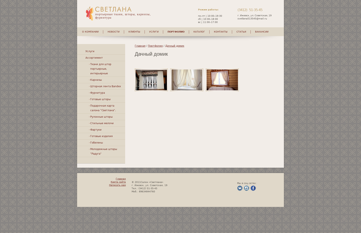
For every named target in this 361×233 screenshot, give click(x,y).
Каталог (199, 31)
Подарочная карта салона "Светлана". (103, 108)
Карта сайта (118, 182)
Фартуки (96, 129)
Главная (140, 45)
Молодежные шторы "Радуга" (103, 151)
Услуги (154, 31)
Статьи (241, 31)
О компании (90, 31)
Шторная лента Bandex (105, 86)
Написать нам (117, 185)
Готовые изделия (101, 136)
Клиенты (134, 31)
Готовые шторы (100, 99)
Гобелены (96, 142)
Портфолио (176, 31)
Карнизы (96, 79)
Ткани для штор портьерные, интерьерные (100, 69)
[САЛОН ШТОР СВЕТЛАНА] (239, 190)
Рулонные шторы (101, 116)
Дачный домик (174, 45)
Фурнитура (97, 92)
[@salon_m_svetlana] (246, 190)
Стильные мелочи (102, 123)
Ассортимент (94, 57)
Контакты (221, 31)
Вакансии (261, 31)
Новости (113, 31)
